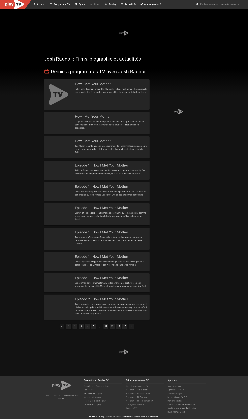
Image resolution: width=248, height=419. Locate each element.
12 (106, 326)
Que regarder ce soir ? (135, 405)
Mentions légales (174, 401)
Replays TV (89, 390)
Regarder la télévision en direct (97, 386)
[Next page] (131, 326)
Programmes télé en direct (137, 390)
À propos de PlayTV (175, 390)
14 (118, 326)
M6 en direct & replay (92, 397)
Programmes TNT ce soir (136, 397)
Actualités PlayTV (175, 394)
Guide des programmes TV (137, 386)
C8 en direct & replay (92, 405)
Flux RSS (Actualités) (176, 412)
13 (112, 326)
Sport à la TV (131, 408)
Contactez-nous (174, 386)
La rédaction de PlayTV (177, 397)
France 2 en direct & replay (95, 401)
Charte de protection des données (181, 405)
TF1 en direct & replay (93, 394)
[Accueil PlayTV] (61, 385)
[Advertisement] (124, 33)
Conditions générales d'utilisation (181, 408)
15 (124, 326)
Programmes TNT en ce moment (139, 401)
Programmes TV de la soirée (138, 394)
